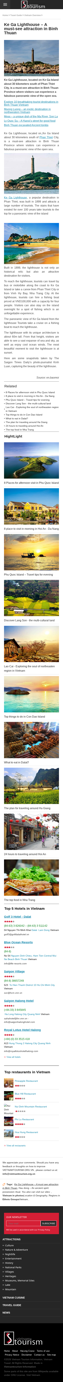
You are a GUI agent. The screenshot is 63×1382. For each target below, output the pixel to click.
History (9, 1262)
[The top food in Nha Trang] (31, 877)
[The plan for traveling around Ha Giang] (31, 786)
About (15, 1351)
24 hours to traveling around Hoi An (24, 425)
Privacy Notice (12, 1355)
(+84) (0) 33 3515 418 (17, 1039)
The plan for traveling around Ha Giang (26, 422)
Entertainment (13, 1258)
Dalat (34, 930)
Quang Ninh (33, 1014)
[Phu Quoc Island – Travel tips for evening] (31, 552)
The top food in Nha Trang (20, 429)
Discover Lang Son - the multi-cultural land (28, 403)
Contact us (39, 1355)
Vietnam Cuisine (14, 1297)
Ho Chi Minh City (46, 985)
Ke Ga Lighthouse (15, 197)
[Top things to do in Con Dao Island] (31, 694)
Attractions (11, 1239)
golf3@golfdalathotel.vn (16, 934)
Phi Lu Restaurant (24, 1119)
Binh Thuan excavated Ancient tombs (26, 125)
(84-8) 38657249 (14, 980)
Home (5, 15)
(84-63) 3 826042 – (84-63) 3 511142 (25, 925)
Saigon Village (14, 971)
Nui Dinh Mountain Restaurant (31, 1106)
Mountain (10, 1289)
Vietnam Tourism (21, 1359)
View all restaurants (15, 1145)
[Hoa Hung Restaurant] (8, 1134)
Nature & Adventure (16, 1249)
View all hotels (12, 1056)
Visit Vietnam (33, 1375)
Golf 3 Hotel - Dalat (17, 916)
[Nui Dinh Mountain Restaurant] (8, 1108)
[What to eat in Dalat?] (31, 740)
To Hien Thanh (17, 985)
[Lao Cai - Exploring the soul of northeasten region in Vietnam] (31, 644)
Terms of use (43, 1351)
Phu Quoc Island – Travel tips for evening (28, 399)
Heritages (10, 1276)
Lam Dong (44, 930)
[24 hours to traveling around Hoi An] (31, 832)
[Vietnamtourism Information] (33, 5)
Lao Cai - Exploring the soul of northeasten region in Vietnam (32, 409)
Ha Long (9, 1014)
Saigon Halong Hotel (19, 1000)
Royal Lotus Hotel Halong (22, 1030)
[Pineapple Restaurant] (8, 1083)
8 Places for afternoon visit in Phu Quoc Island (30, 392)
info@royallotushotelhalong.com (21, 1051)
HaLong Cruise (27, 1351)
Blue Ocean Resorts (18, 942)
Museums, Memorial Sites (19, 1280)
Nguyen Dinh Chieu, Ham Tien (27, 955)
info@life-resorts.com (15, 963)
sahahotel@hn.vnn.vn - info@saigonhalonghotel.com (19, 1020)
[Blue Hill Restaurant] (8, 1095)
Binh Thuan (21, 959)
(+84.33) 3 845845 (15, 1009)
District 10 (31, 985)
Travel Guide (16, 15)
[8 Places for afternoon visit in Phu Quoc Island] (31, 460)
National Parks (13, 1267)
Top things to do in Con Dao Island (24, 414)
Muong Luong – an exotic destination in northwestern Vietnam (27, 111)
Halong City (20, 1014)
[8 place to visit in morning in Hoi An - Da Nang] (31, 506)
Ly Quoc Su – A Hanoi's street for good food (29, 120)
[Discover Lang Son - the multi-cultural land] (31, 598)
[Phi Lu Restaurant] (8, 1121)
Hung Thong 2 (16, 1043)
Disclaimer (27, 1355)
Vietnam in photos (13, 1195)
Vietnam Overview (32, 15)
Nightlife (10, 1254)
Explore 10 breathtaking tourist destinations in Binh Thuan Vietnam (31, 103)
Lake (7, 1284)
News (6, 1312)
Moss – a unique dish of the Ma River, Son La (31, 116)
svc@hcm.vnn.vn (13, 992)
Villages (9, 1271)
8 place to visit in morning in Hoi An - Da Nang (30, 396)
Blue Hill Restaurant (25, 1093)
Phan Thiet (46, 137)
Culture (9, 1245)
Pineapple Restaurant (26, 1081)
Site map (51, 1355)
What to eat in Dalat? (17, 418)
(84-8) (7, 951)
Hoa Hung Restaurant (26, 1132)
